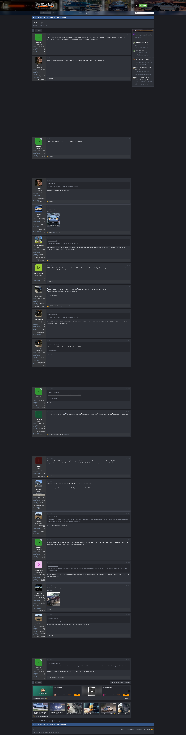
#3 (129, 138)
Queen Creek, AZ (41, 476)
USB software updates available (144, 34)
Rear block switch (122, 713)
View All (127, 698)
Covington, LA (41, 428)
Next (39, 30)
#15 (129, 513)
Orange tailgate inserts (141, 42)
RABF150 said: (52, 183)
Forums (45, 13)
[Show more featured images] (128, 707)
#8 (129, 286)
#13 (129, 458)
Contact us (122, 729)
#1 (129, 34)
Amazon (77, 694)
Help (145, 729)
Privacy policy (139, 729)
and (54, 232)
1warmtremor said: (53, 344)
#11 (129, 388)
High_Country (107, 694)
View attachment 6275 (75, 346)
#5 (129, 206)
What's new (58, 13)
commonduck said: (53, 566)
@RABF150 (70, 483)
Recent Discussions (140, 31)
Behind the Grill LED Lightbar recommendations (57, 713)
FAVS (89, 13)
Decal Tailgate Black (58, 687)
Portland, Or (42, 282)
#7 (129, 265)
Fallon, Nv (42, 530)
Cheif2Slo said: (52, 618)
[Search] (152, 5)
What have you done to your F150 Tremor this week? (40, 713)
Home (37, 13)
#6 (129, 237)
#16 (129, 539)
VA (44, 223)
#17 (129, 562)
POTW (81, 13)
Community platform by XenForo (47, 732)
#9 (129, 311)
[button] (149, 5)
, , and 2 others (60, 305)
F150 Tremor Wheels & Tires (141, 55)
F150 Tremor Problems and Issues (143, 74)
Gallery (70, 13)
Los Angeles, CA (41, 75)
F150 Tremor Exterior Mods (141, 47)
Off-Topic (137, 39)
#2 (129, 57)
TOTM (97, 13)
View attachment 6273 (53, 346)
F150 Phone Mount (88, 713)
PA (44, 51)
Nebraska (42, 327)
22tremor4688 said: (53, 663)
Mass (43, 602)
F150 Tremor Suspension (141, 64)
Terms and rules (130, 729)
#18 (129, 585)
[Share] (127, 35)
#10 (129, 340)
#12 (129, 411)
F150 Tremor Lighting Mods (141, 84)
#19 (129, 614)
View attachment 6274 (64, 346)
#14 (129, 481)
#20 (129, 659)
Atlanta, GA (42, 254)
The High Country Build (107, 687)
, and (56, 677)
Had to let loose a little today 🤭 (108, 713)
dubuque (43, 579)
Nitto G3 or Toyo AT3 (141, 50)
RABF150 (36, 25)
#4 (129, 180)
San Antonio (42, 303)
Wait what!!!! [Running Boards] (74, 713)
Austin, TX (42, 502)
